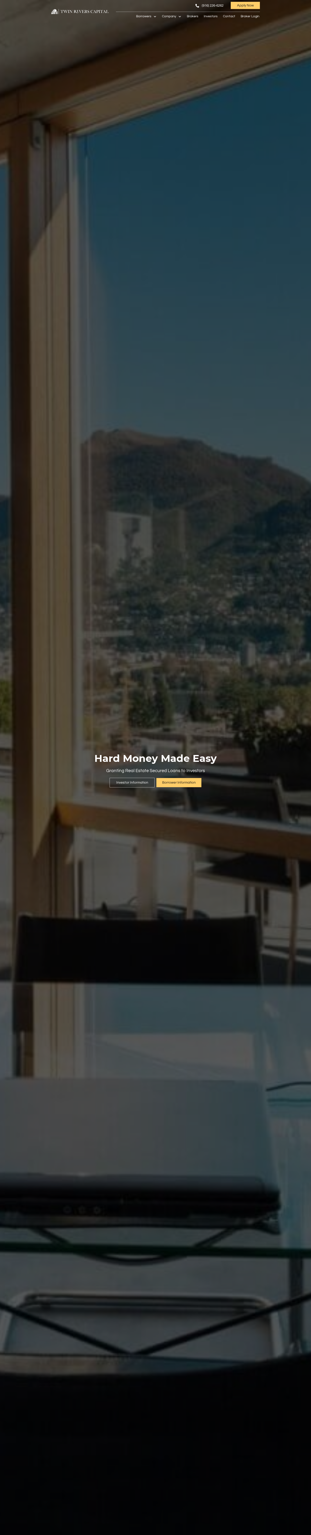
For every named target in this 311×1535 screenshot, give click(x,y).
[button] (245, 5)
